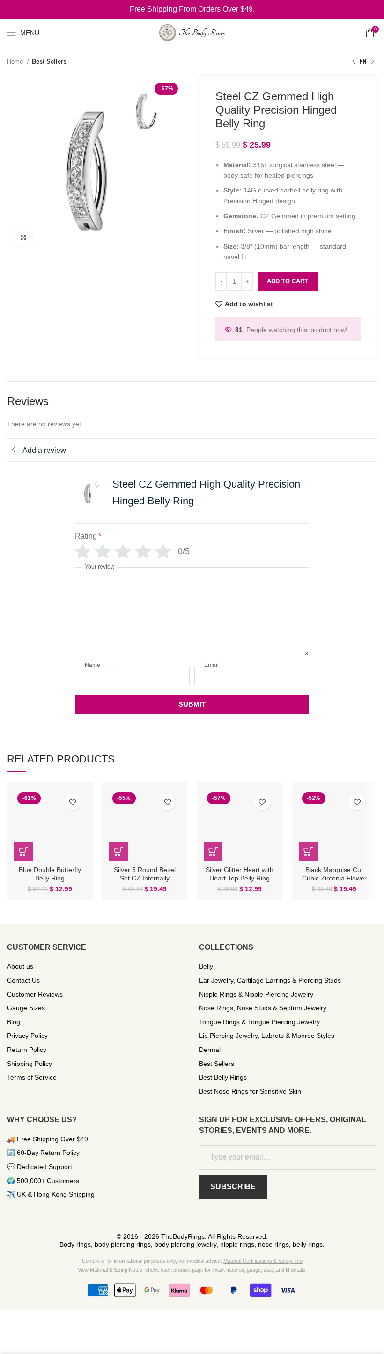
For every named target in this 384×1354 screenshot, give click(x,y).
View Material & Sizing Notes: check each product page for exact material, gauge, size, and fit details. (192, 1270)
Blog (13, 1022)
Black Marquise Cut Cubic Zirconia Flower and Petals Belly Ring (334, 878)
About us (20, 966)
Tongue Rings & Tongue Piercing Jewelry (259, 1022)
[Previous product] (353, 62)
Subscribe (233, 1187)
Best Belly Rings (223, 1077)
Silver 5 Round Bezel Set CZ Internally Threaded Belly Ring (145, 878)
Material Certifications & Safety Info (263, 1261)
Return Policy (26, 1049)
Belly (206, 966)
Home (16, 61)
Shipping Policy (29, 1063)
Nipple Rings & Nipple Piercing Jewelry (256, 994)
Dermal (210, 1049)
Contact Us (23, 980)
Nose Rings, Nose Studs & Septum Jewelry (262, 1008)
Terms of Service (32, 1077)
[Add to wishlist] (73, 802)
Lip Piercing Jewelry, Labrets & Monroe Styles (266, 1035)
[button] (23, 851)
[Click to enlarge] (23, 237)
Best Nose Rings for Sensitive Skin (250, 1091)
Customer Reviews (35, 994)
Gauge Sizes (26, 1008)
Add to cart (287, 281)
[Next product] (372, 62)
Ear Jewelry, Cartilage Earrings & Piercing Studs (270, 980)
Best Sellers (49, 61)
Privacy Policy (27, 1035)
